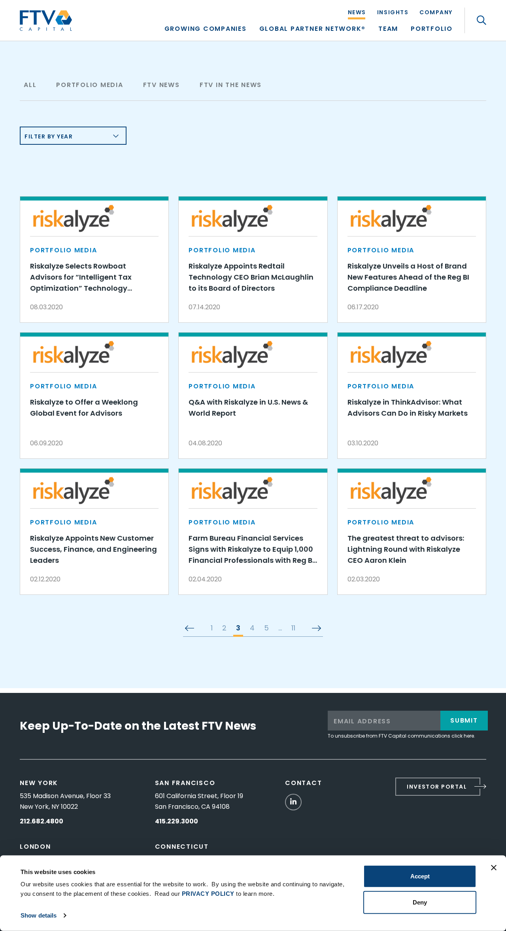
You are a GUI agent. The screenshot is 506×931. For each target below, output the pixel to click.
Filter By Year (49, 136)
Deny (420, 902)
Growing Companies (205, 29)
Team (388, 29)
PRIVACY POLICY (208, 893)
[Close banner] (494, 867)
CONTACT (303, 782)
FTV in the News (231, 84)
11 (293, 628)
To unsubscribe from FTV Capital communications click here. (401, 735)
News (357, 12)
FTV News (161, 84)
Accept (420, 876)
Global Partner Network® (312, 29)
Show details (39, 915)
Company (436, 12)
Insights (392, 12)
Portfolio (432, 29)
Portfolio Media (89, 84)
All (30, 84)
